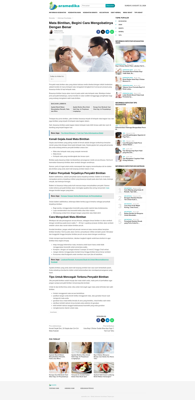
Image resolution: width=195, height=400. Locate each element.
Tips (116, 125)
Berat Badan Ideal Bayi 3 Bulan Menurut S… (134, 80)
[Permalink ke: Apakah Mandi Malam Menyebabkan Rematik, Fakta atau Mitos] (59, 347)
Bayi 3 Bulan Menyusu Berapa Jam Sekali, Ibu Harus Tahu (104, 356)
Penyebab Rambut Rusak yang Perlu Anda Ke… (133, 222)
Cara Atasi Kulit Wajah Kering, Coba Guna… (132, 206)
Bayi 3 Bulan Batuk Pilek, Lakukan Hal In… (130, 66)
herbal (121, 31)
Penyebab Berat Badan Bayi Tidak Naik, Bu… (132, 72)
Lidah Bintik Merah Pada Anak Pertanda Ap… (133, 96)
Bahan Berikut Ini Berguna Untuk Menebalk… (133, 214)
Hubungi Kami (69, 388)
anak (120, 24)
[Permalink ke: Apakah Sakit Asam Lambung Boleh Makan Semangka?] (104, 367)
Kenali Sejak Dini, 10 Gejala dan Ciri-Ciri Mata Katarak (64, 328)
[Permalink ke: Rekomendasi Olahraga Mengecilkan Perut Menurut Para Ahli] (130, 115)
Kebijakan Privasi (87, 388)
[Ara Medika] (65, 5)
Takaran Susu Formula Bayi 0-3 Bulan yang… (134, 88)
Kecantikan (128, 188)
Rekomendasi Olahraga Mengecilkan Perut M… (130, 128)
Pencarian (110, 6)
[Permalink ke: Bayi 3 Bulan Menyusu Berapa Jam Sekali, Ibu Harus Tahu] (104, 347)
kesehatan (53, 312)
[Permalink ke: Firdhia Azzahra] (51, 32)
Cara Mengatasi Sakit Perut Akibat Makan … (132, 144)
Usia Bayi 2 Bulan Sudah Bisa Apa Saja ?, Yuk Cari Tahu (98, 328)
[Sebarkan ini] (98, 32)
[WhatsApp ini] (112, 32)
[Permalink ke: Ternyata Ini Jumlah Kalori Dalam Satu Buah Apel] (81, 367)
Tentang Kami (54, 388)
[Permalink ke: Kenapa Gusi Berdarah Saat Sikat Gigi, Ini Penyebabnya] (59, 367)
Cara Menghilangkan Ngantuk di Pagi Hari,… (134, 136)
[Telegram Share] (107, 32)
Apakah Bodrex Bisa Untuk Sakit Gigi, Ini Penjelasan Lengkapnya (81, 109)
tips (120, 35)
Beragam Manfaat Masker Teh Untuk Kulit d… (133, 199)
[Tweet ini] (103, 32)
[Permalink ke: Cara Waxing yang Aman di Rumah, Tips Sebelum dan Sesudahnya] (130, 177)
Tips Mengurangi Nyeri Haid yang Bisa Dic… (132, 151)
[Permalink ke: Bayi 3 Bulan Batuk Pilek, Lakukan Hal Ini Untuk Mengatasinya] (130, 54)
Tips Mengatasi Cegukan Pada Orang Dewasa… (133, 159)
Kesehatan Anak (120, 64)
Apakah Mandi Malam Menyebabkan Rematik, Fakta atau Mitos (60, 109)
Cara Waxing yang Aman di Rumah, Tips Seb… (133, 191)
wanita (121, 28)
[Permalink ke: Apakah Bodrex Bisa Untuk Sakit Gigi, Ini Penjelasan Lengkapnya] (81, 347)
